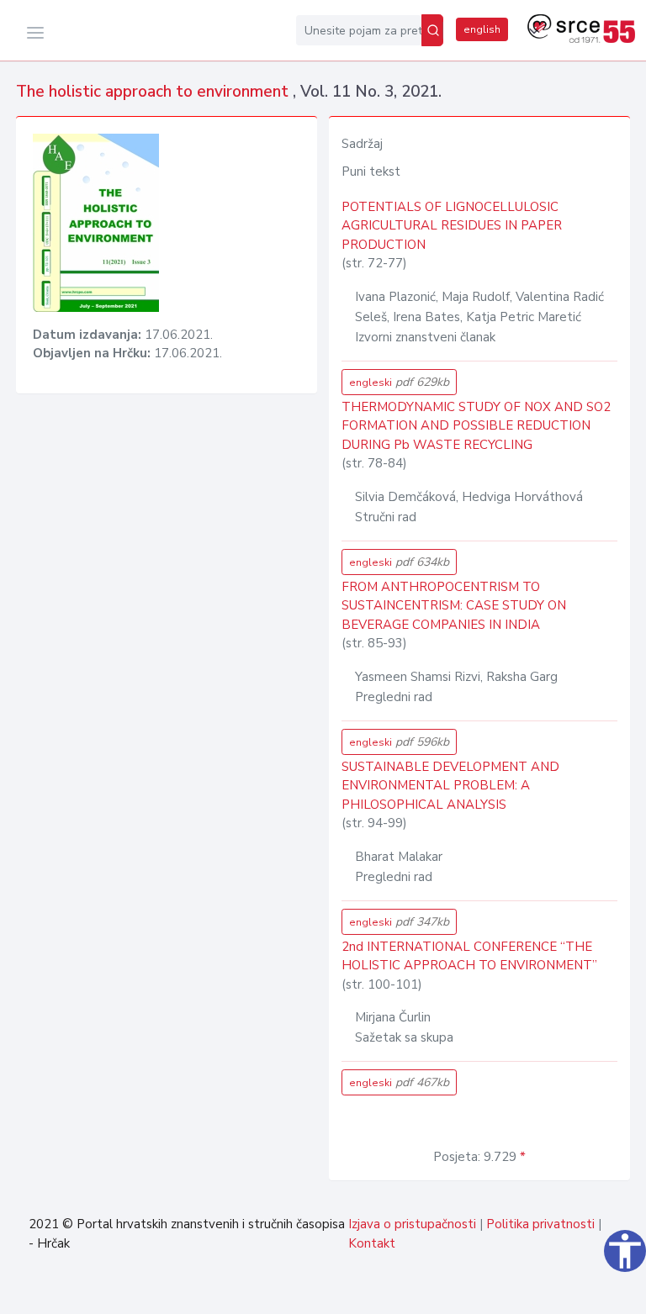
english (481, 29)
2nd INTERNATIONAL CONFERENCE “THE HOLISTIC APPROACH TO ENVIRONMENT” (469, 956)
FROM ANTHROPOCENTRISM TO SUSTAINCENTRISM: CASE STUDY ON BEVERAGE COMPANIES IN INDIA (454, 605)
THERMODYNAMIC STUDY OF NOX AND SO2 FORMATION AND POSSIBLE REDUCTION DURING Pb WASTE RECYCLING (476, 425)
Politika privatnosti (540, 1224)
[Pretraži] (432, 30)
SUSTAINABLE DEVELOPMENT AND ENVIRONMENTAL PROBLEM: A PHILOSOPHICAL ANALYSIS (450, 785)
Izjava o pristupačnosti (412, 1224)
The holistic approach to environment (154, 92)
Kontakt (371, 1243)
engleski (399, 382)
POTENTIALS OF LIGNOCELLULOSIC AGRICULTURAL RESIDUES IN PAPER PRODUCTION (452, 225)
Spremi (590, 1292)
